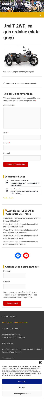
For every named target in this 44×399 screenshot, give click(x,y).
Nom (5, 133)
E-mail (6, 143)
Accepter (22, 381)
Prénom (6, 271)
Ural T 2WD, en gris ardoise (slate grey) (21, 83)
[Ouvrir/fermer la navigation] (5, 15)
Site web (6, 153)
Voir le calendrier (8, 198)
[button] (40, 362)
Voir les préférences (22, 394)
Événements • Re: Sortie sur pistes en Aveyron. (21, 218)
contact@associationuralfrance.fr (15, 323)
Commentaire (9, 105)
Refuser (22, 388)
